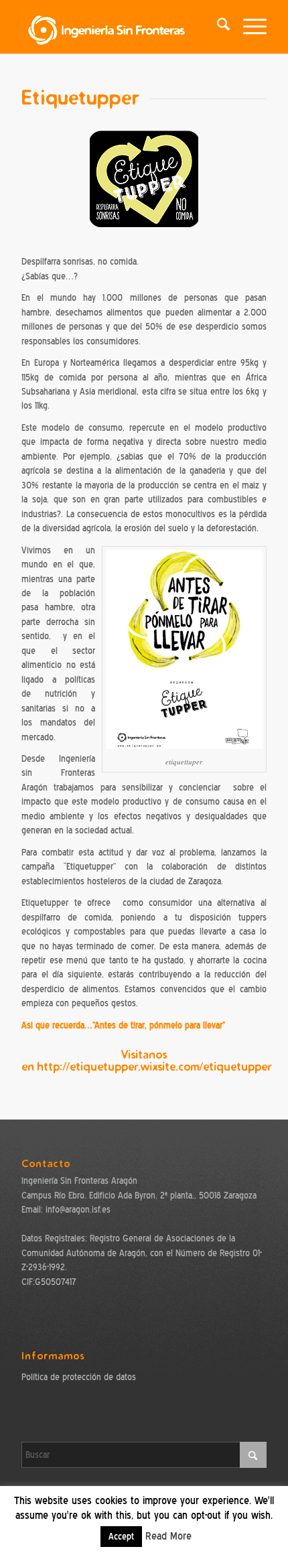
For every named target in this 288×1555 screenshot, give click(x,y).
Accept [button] (121, 1537)
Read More (168, 1536)
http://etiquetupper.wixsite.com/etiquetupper (154, 1066)
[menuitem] (217, 27)
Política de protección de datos (78, 1377)
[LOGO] (119, 27)
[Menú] (248, 27)
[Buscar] (217, 27)
